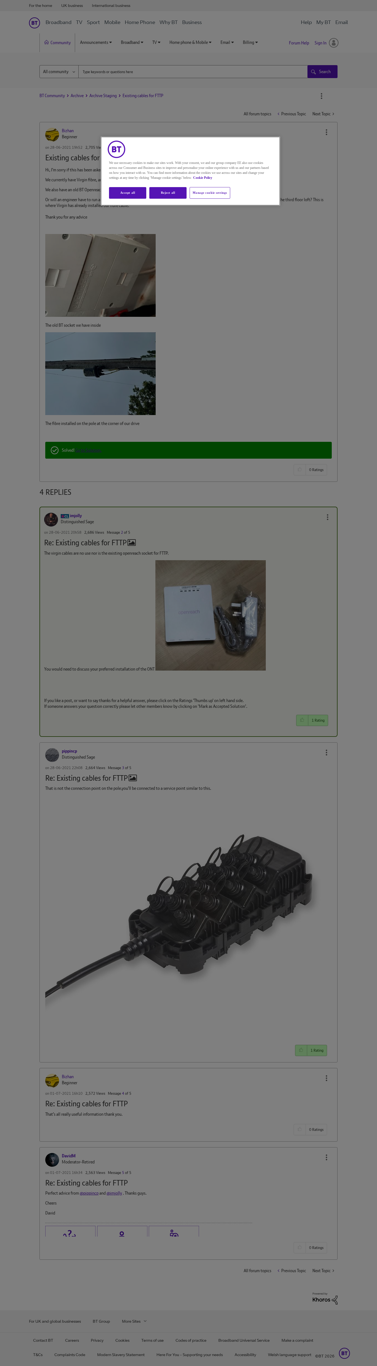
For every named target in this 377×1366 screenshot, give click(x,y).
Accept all (127, 192)
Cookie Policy (202, 178)
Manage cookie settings (210, 192)
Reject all (168, 192)
